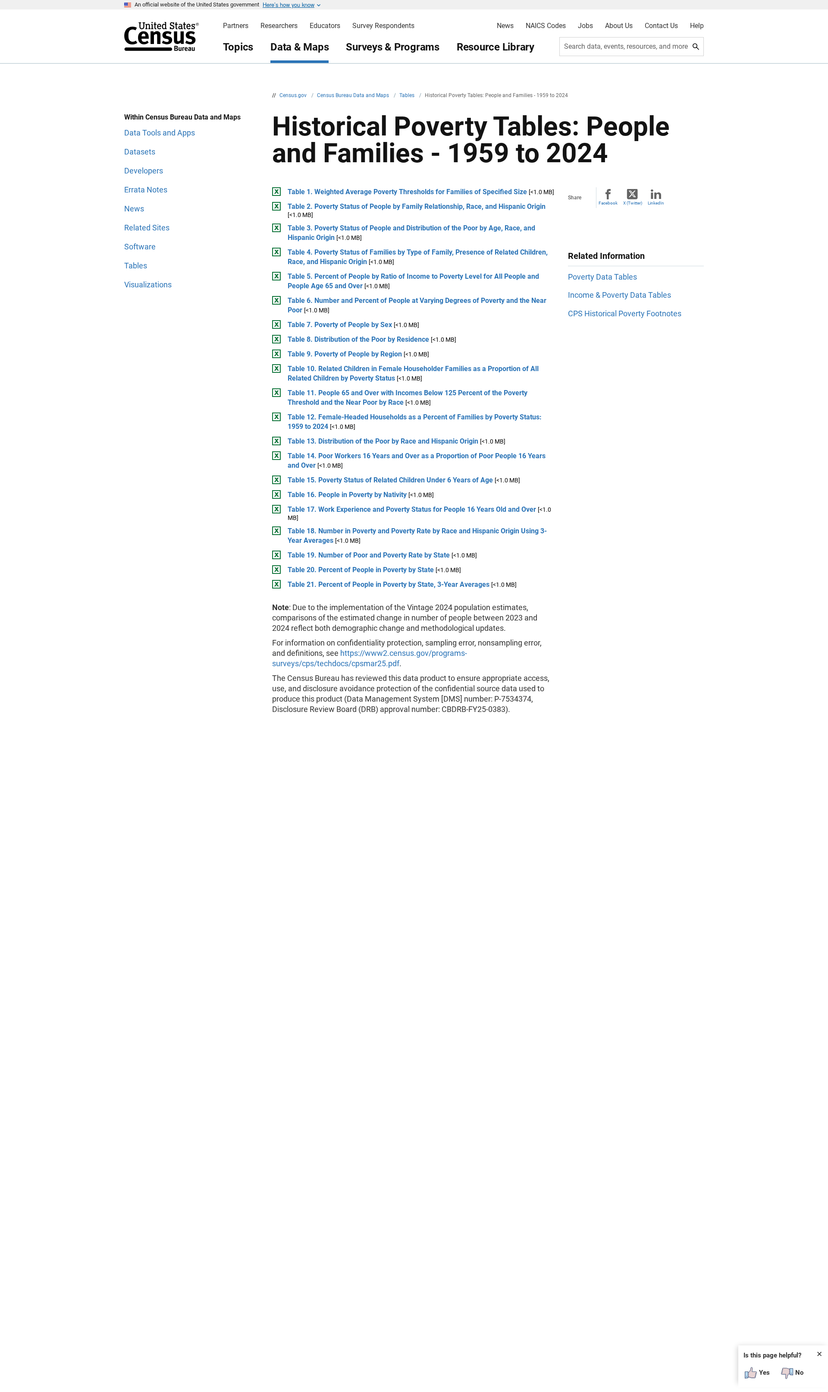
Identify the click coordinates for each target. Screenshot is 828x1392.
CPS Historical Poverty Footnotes (624, 313)
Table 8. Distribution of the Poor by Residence (358, 339)
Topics (238, 47)
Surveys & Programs (392, 47)
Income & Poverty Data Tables (619, 294)
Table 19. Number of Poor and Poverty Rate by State (369, 555)
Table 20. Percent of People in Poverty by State (361, 570)
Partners (235, 25)
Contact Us (661, 25)
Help (697, 25)
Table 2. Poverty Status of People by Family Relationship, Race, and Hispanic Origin (417, 206)
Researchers (279, 25)
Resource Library (495, 47)
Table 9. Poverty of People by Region (345, 354)
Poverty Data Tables (602, 276)
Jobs (585, 25)
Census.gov (293, 95)
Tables (407, 95)
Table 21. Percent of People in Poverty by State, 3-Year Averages (388, 584)
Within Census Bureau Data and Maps (182, 117)
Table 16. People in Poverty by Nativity (347, 495)
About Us (619, 25)
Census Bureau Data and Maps (353, 95)
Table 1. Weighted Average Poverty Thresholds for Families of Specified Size (407, 192)
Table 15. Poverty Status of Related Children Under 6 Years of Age (390, 480)
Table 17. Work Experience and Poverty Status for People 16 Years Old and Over (412, 509)
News (505, 25)
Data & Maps (299, 47)
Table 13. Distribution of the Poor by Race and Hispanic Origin (383, 441)
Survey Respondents (383, 25)
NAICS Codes (546, 25)
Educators (325, 25)
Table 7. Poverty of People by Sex (340, 325)
